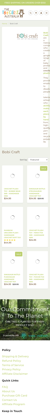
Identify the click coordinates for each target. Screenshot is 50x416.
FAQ (5, 387)
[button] (9, 240)
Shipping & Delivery (15, 356)
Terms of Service (13, 365)
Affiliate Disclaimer (15, 373)
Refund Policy (11, 360)
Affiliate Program (13, 404)
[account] (41, 13)
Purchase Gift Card (14, 395)
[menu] (46, 13)
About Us (8, 391)
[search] (30, 13)
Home (4, 24)
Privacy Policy (11, 369)
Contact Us (9, 400)
